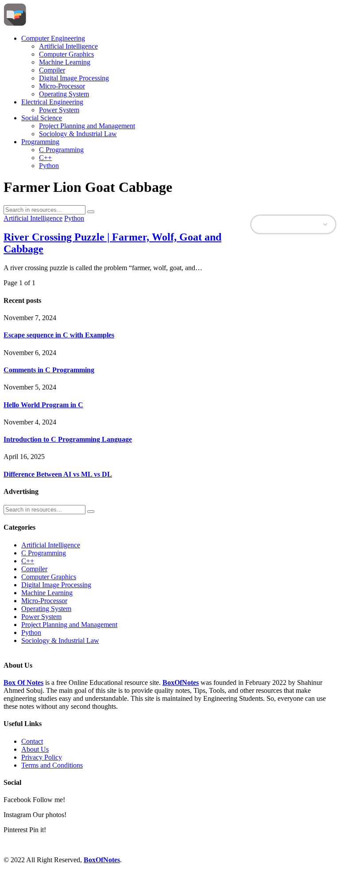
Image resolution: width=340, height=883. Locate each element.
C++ (45, 157)
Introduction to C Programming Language (68, 439)
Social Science (41, 118)
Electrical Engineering (52, 102)
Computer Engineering (53, 38)
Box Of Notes (23, 682)
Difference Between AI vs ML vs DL (58, 474)
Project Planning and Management (87, 126)
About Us (35, 749)
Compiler (52, 70)
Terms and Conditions (52, 765)
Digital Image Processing (74, 78)
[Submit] (90, 211)
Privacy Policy (41, 757)
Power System (59, 110)
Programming (40, 141)
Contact (32, 741)
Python (49, 165)
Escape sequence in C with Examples (59, 335)
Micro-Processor (62, 86)
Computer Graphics (66, 54)
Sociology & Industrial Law (78, 134)
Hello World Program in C (43, 405)
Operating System (64, 94)
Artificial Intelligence (68, 46)
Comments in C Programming (49, 370)
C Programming (61, 149)
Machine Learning (64, 62)
